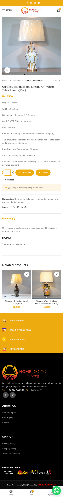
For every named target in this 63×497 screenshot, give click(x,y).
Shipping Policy (9, 448)
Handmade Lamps (44, 199)
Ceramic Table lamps (33, 80)
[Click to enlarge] (7, 70)
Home (5, 80)
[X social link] (27, 3)
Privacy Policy (8, 443)
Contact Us (7, 423)
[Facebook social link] (24, 3)
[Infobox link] (13, 320)
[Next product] (59, 80)
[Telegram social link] (39, 3)
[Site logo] (31, 10)
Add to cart (24, 172)
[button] (26, 274)
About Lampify (9, 412)
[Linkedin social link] (35, 3)
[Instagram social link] (13, 395)
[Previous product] (53, 80)
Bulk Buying (7, 417)
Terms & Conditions (11, 453)
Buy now (43, 172)
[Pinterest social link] (31, 3)
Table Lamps (15, 80)
